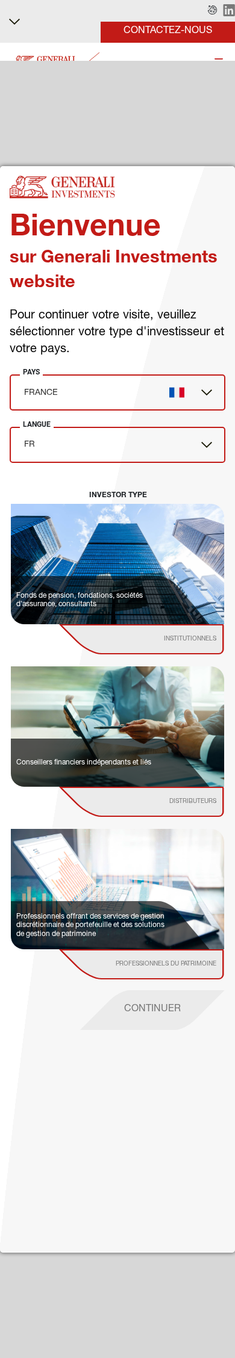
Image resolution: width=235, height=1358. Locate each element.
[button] (212, 11)
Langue (37, 424)
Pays (31, 372)
